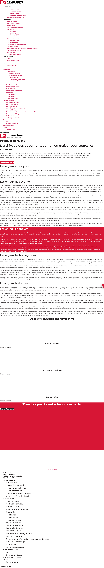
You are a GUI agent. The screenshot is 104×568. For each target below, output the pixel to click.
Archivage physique (13, 23)
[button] (52, 68)
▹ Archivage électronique (17, 15)
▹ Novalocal (12, 33)
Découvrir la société (8, 100)
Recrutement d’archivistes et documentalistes (22, 48)
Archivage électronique (15, 27)
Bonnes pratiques (13, 60)
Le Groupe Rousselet (14, 54)
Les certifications (12, 46)
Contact (6, 64)
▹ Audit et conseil (14, 10)
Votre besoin (6, 69)
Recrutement (11, 65)
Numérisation (11, 25)
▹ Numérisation (14, 13)
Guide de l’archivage (14, 50)
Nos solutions (6, 83)
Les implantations (13, 40)
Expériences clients (9, 62)
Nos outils (10, 29)
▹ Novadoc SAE (14, 35)
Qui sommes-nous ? (13, 39)
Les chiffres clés (12, 42)
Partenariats (11, 52)
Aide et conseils (7, 119)
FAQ (8, 58)
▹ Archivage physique (16, 12)
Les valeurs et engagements (16, 44)
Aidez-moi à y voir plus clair (16, 17)
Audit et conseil (12, 21)
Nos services (11, 8)
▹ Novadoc (12, 31)
